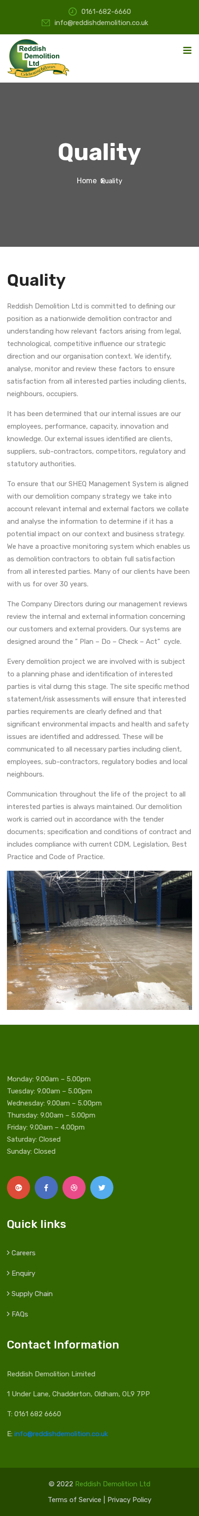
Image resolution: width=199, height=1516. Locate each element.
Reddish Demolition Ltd (112, 1484)
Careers (24, 1253)
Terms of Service (74, 1500)
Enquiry (23, 1273)
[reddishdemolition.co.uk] (39, 57)
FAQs (20, 1314)
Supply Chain (32, 1294)
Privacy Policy (129, 1500)
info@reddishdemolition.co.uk (101, 23)
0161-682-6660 (106, 11)
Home (88, 180)
